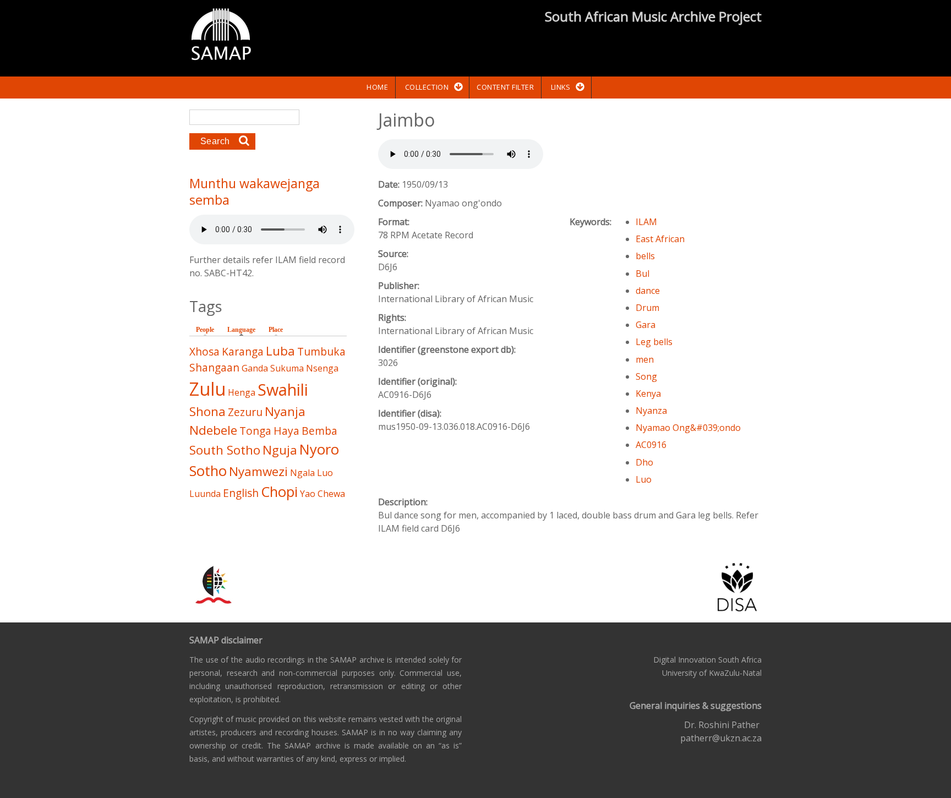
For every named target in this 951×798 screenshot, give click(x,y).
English (241, 492)
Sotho (208, 470)
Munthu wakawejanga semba (254, 191)
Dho (644, 462)
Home (377, 87)
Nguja (280, 449)
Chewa (331, 494)
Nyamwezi (258, 471)
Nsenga (322, 368)
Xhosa (204, 351)
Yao (307, 494)
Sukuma (287, 368)
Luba (280, 350)
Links (561, 87)
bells (645, 256)
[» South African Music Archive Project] (221, 36)
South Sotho (224, 449)
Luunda (205, 494)
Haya (286, 430)
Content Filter (505, 87)
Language (244, 330)
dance (648, 291)
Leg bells (654, 342)
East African (660, 239)
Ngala (302, 473)
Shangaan (214, 367)
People (205, 330)
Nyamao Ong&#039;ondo (688, 428)
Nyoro (319, 449)
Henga (241, 392)
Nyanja (285, 411)
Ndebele (213, 430)
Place (276, 330)
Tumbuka (321, 351)
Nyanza (651, 411)
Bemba (319, 430)
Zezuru (245, 412)
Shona (207, 411)
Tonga (255, 430)
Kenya (648, 393)
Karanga (243, 351)
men (645, 359)
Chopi (279, 491)
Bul (642, 273)
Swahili (283, 389)
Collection (427, 87)
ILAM (646, 222)
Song (646, 376)
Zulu (207, 389)
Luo (644, 479)
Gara (645, 325)
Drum (647, 308)
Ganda (255, 368)
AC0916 (651, 445)
